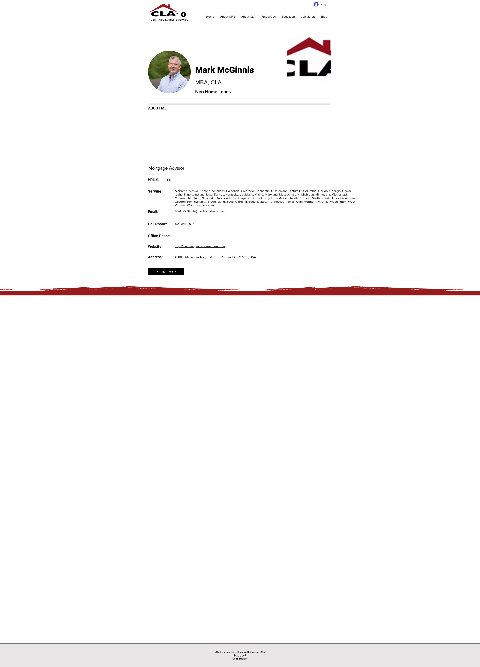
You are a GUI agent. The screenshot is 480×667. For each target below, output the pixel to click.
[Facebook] (183, 14)
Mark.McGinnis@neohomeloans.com (200, 211)
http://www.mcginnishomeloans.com (200, 246)
